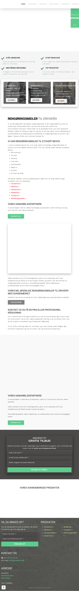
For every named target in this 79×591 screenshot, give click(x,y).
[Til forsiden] (10, 4)
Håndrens (43, 4)
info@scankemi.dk (16, 560)
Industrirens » (16, 189)
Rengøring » (15, 192)
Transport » (15, 195)
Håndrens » (15, 187)
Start (23, 4)
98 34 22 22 (12, 558)
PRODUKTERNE (16, 302)
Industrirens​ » (49, 536)
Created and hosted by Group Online (39, 587)
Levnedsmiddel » (50, 533)
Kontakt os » (16, 216)
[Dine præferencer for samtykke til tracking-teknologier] (4, 587)
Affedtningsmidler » (18, 198)
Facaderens (32, 4)
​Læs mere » (12, 100)
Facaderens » (16, 184)
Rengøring (65, 4)
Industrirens (54, 4)
